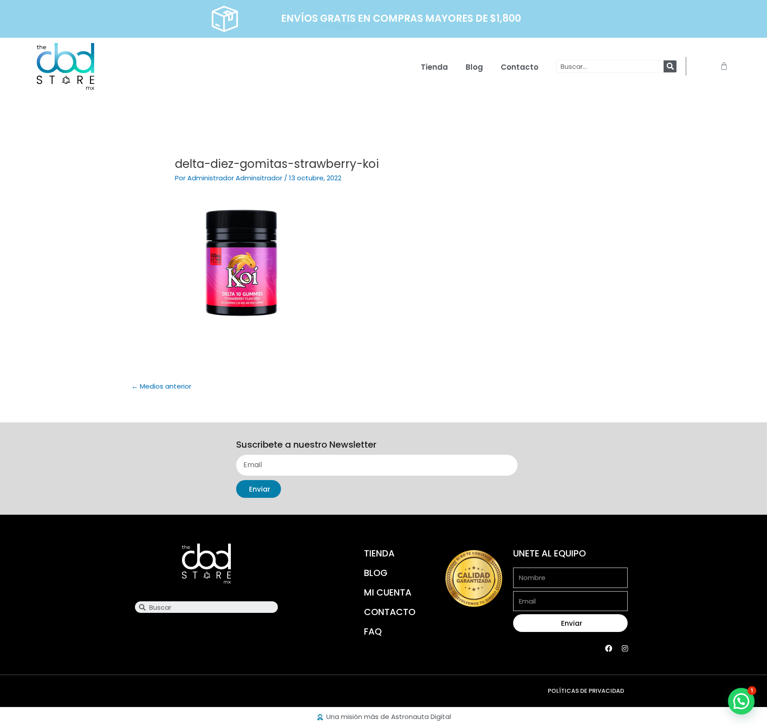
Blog (474, 67)
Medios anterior (161, 386)
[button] (741, 701)
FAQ (373, 631)
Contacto (519, 67)
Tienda (434, 67)
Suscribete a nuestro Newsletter (306, 445)
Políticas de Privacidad (586, 691)
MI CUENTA (387, 592)
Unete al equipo (549, 553)
